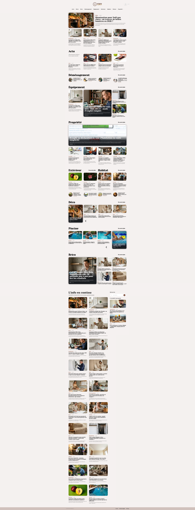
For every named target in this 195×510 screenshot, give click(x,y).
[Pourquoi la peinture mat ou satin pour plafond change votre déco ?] (98, 449)
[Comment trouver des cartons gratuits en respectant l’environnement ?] (100, 80)
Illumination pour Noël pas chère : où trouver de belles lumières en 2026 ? (108, 19)
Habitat (103, 170)
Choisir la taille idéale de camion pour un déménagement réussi (92, 79)
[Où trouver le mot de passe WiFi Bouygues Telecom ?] (119, 58)
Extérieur (75, 170)
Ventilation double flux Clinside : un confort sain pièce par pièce (75, 41)
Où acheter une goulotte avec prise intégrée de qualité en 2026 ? (117, 311)
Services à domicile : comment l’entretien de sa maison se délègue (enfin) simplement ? (119, 185)
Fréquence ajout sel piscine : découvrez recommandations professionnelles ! (104, 243)
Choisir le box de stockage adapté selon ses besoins (104, 65)
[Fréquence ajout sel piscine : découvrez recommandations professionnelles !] (104, 235)
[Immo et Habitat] (97, 4)
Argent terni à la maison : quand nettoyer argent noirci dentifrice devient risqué (104, 185)
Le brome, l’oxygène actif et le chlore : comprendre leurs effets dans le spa (119, 244)
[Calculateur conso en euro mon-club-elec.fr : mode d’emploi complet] (119, 33)
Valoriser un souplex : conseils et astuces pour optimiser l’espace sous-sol (104, 159)
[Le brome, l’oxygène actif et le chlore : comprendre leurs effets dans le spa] (119, 240)
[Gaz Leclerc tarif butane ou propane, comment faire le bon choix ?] (119, 108)
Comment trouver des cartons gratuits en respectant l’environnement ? (107, 79)
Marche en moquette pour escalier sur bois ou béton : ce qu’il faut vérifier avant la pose (119, 283)
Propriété (75, 122)
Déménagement (79, 75)
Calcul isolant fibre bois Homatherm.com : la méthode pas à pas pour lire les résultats (89, 41)
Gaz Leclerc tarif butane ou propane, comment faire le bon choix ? (118, 116)
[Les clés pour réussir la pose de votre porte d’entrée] (75, 58)
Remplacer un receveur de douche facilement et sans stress (107, 194)
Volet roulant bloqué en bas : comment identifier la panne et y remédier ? (119, 102)
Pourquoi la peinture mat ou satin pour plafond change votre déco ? (97, 459)
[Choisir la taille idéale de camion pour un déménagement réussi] (85, 80)
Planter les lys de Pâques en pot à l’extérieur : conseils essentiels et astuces (77, 194)
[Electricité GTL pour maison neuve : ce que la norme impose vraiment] (104, 276)
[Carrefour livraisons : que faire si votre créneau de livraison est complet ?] (71, 80)
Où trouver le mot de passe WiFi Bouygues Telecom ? (118, 65)
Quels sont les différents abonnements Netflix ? (89, 65)
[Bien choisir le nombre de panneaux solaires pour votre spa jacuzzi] (86, 194)
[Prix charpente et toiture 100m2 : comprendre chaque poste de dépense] (118, 318)
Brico (84, 38)
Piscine (73, 228)
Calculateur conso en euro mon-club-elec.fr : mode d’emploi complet (119, 41)
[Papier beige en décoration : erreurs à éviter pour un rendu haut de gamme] (105, 209)
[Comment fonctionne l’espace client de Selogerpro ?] (75, 151)
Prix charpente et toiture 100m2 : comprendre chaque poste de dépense (118, 326)
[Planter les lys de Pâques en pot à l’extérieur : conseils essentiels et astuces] (71, 195)
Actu (72, 51)
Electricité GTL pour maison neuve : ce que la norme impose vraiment (104, 283)
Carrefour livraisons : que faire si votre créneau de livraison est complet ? (77, 79)
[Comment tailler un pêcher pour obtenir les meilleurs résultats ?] (75, 177)
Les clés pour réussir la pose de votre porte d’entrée (74, 65)
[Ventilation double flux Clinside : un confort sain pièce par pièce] (75, 33)
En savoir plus (121, 51)
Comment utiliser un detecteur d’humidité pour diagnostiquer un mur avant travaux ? (104, 41)
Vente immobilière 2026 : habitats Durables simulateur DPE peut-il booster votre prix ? (119, 159)
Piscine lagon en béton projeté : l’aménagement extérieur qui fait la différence (75, 243)
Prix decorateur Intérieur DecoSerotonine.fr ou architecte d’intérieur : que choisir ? (119, 216)
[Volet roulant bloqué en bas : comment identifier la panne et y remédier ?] (119, 94)
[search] (125, 4)
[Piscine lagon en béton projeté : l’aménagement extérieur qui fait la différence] (75, 235)
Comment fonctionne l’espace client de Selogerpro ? (74, 159)
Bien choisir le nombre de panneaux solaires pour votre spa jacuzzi (93, 194)
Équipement (71, 38)
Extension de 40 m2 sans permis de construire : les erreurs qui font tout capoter (119, 269)
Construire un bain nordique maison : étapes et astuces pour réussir (122, 194)
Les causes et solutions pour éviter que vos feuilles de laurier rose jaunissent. (89, 185)
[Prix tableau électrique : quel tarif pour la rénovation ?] (90, 151)
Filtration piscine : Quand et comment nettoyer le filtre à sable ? (89, 243)
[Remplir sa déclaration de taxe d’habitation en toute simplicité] (97, 135)
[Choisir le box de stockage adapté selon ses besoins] (105, 58)
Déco (96, 15)
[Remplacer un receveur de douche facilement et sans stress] (100, 194)
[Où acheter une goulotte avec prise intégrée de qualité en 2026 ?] (118, 304)
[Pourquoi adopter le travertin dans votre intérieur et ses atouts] (98, 470)
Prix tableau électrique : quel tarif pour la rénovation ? (89, 159)
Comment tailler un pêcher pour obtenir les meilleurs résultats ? (74, 184)
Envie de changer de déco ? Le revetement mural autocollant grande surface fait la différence (90, 216)
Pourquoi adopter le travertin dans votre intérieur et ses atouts (98, 479)
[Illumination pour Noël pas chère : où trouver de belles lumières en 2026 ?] (81, 20)
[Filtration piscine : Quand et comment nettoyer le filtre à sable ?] (90, 235)
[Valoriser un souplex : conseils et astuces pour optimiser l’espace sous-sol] (105, 151)
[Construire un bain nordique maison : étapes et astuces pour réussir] (115, 195)
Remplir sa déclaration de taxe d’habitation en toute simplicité (95, 139)
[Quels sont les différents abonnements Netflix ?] (90, 58)
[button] (86, 221)
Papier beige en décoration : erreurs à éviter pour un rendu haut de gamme (104, 216)
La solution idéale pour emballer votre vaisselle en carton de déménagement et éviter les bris (122, 80)
